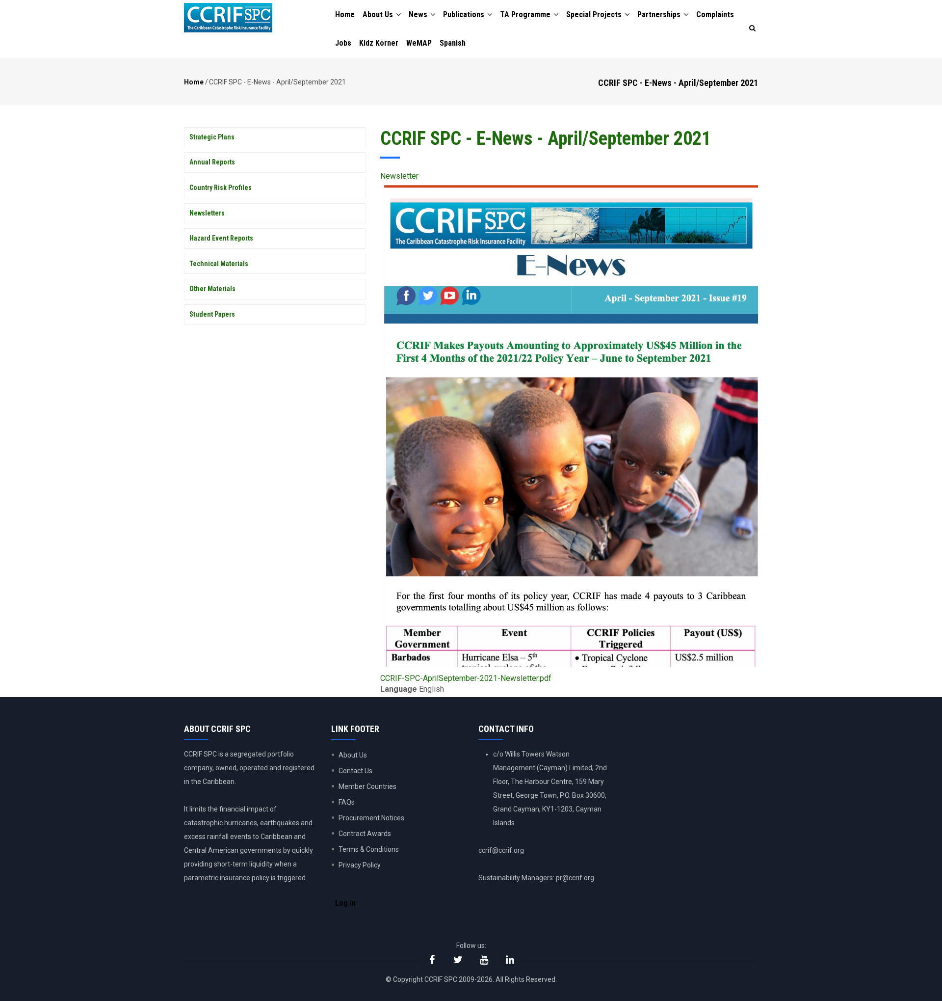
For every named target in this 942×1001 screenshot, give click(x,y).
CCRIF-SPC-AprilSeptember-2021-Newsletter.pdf (465, 678)
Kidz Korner (378, 43)
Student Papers (212, 314)
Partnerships (659, 14)
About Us (379, 14)
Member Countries (367, 786)
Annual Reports (212, 162)
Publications (464, 14)
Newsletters (207, 213)
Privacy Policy (360, 865)
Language (398, 689)
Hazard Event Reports (221, 238)
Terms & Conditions (369, 849)
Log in (345, 903)
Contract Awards (365, 834)
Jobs (343, 43)
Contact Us (355, 771)
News (419, 14)
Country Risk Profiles (220, 187)
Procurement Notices (371, 818)
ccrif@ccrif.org (501, 850)
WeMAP (419, 43)
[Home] (228, 17)
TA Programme (526, 14)
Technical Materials (218, 264)
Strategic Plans (212, 137)
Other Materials (212, 289)
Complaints (715, 14)
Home (345, 14)
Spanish (453, 43)
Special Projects (595, 14)
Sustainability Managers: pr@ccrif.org (536, 878)
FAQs (347, 802)
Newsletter (399, 176)
